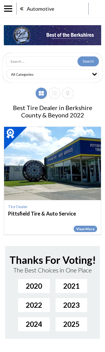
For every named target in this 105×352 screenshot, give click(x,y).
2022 (34, 305)
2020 (34, 286)
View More (85, 229)
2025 (71, 324)
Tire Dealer (18, 206)
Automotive (40, 9)
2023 (71, 305)
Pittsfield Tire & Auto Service (42, 213)
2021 (71, 286)
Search (88, 61)
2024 (34, 324)
